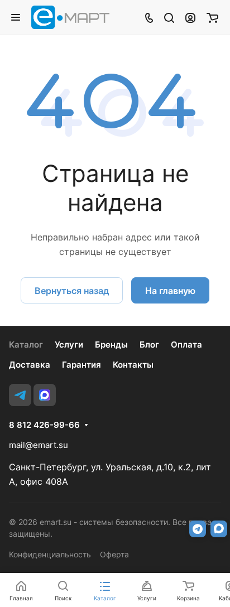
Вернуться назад (72, 290)
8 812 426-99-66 (44, 425)
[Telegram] (20, 395)
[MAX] (44, 395)
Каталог (26, 344)
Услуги (69, 344)
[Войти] (190, 17)
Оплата (186, 344)
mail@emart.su (38, 445)
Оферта (114, 554)
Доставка (29, 364)
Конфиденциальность (50, 554)
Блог (149, 344)
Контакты (133, 364)
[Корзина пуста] (212, 17)
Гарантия (81, 364)
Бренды (111, 344)
